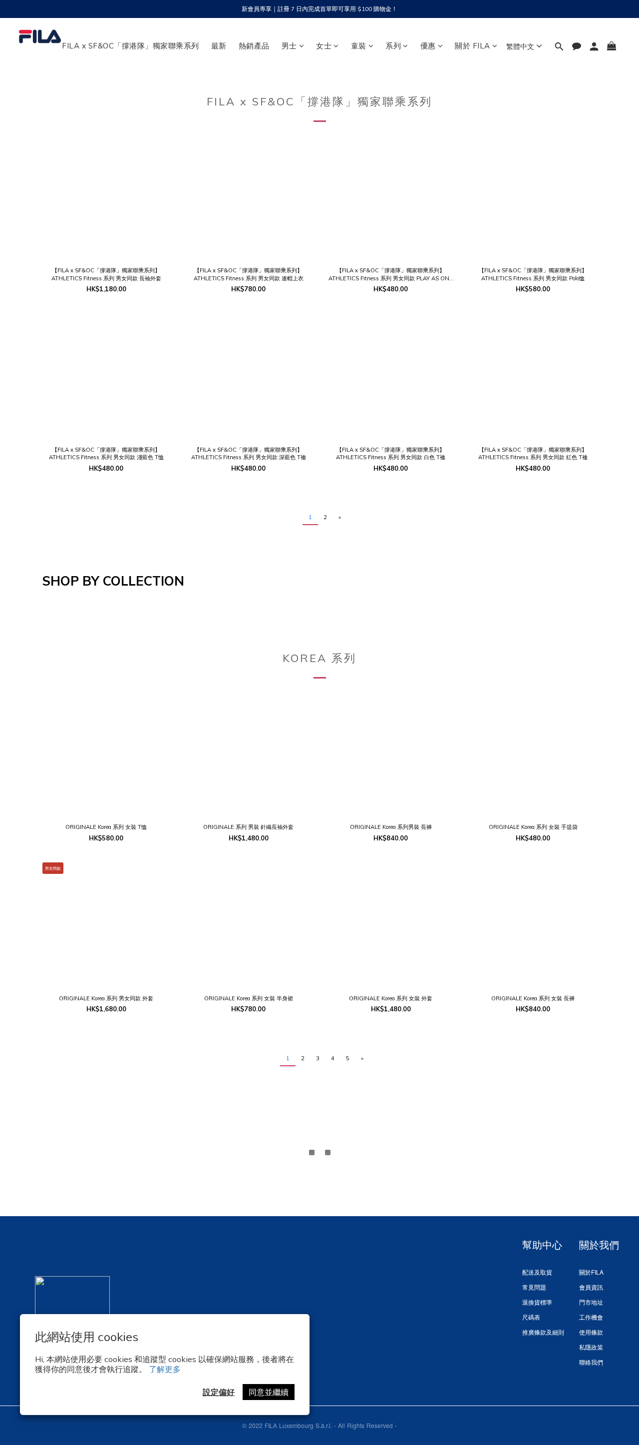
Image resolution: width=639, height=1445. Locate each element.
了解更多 (165, 1369)
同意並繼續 (269, 1392)
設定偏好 (219, 1392)
